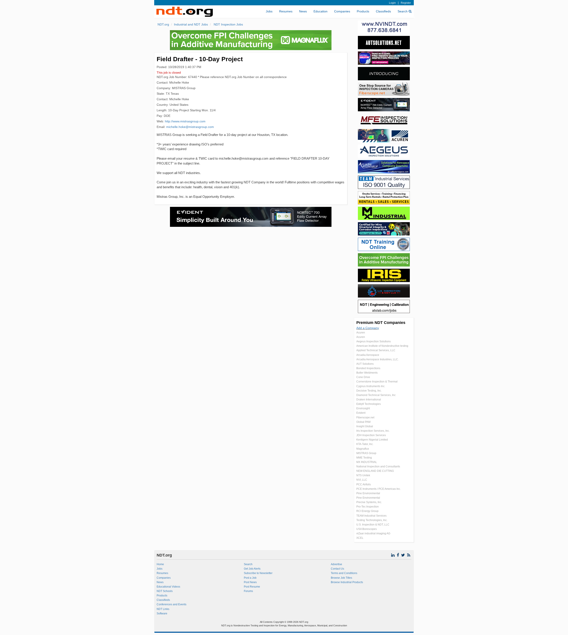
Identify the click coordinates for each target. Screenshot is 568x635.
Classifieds (383, 11)
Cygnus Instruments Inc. (370, 386)
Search (403, 11)
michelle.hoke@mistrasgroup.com (190, 127)
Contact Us (337, 568)
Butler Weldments (367, 372)
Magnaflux (362, 448)
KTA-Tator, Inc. (364, 444)
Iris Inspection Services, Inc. (373, 430)
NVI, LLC (361, 479)
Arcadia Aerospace (367, 355)
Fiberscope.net (365, 417)
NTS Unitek (363, 475)
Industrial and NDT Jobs (191, 24)
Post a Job (250, 577)
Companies (342, 11)
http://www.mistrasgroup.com (185, 121)
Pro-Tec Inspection (367, 506)
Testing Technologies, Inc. (371, 520)
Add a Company (367, 328)
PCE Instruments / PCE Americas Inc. (378, 488)
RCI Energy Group (367, 511)
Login (392, 2)
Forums (248, 591)
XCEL (359, 537)
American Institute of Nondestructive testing (382, 345)
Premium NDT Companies (380, 322)
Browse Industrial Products (347, 582)
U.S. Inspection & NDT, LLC (372, 524)
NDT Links (163, 609)
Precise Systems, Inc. (369, 502)
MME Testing (364, 457)
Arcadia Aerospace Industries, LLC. (377, 359)
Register (406, 2)
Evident (360, 412)
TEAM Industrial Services (371, 515)
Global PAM (363, 421)
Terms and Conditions (344, 573)
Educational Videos (168, 586)
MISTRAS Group (366, 453)
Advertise (336, 564)
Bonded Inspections (368, 368)
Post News (250, 582)
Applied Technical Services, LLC (375, 350)
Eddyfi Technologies (368, 404)
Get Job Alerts (252, 568)
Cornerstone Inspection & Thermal (377, 381)
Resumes (285, 11)
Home (160, 564)
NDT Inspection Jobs (228, 24)
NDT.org (163, 24)
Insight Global (364, 426)
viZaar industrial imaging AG (373, 533)
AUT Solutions (365, 363)
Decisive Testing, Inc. (369, 390)
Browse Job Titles (341, 577)
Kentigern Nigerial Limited (372, 439)
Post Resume (252, 586)
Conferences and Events (171, 604)
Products (363, 11)
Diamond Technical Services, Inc (376, 395)
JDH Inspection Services (371, 435)
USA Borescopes (366, 529)
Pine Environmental (368, 493)
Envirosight (363, 408)
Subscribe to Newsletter (258, 573)
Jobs (269, 11)
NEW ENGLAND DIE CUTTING (375, 470)
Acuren (360, 332)
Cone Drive (363, 377)
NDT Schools (165, 591)
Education (320, 11)
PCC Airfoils (363, 484)
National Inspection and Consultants (378, 466)
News (303, 11)
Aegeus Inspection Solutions (373, 341)
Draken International (368, 399)
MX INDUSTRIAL (366, 462)
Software (162, 613)
